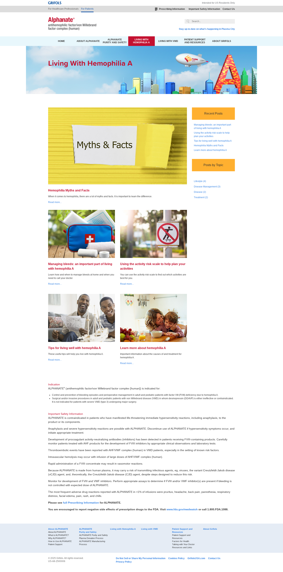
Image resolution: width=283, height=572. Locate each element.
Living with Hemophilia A (141, 41)
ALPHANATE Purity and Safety (115, 41)
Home (61, 41)
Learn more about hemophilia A (210, 150)
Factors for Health (180, 541)
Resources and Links (182, 547)
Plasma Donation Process (91, 538)
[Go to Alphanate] (72, 24)
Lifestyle (200, 181)
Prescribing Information (172, 9)
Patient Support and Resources (194, 41)
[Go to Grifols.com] (54, 3)
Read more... (55, 202)
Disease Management (207, 186)
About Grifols (221, 41)
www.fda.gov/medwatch (182, 509)
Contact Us (229, 9)
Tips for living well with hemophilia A (213, 141)
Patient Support (55, 544)
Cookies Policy (176, 558)
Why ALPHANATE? (57, 538)
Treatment (201, 197)
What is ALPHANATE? (58, 535)
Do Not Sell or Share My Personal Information (140, 558)
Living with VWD (168, 41)
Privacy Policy (124, 561)
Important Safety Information (204, 9)
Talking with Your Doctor (183, 544)
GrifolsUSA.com (196, 558)
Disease (200, 192)
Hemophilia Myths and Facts (209, 145)
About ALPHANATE (88, 41)
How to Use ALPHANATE (60, 541)
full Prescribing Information (81, 502)
